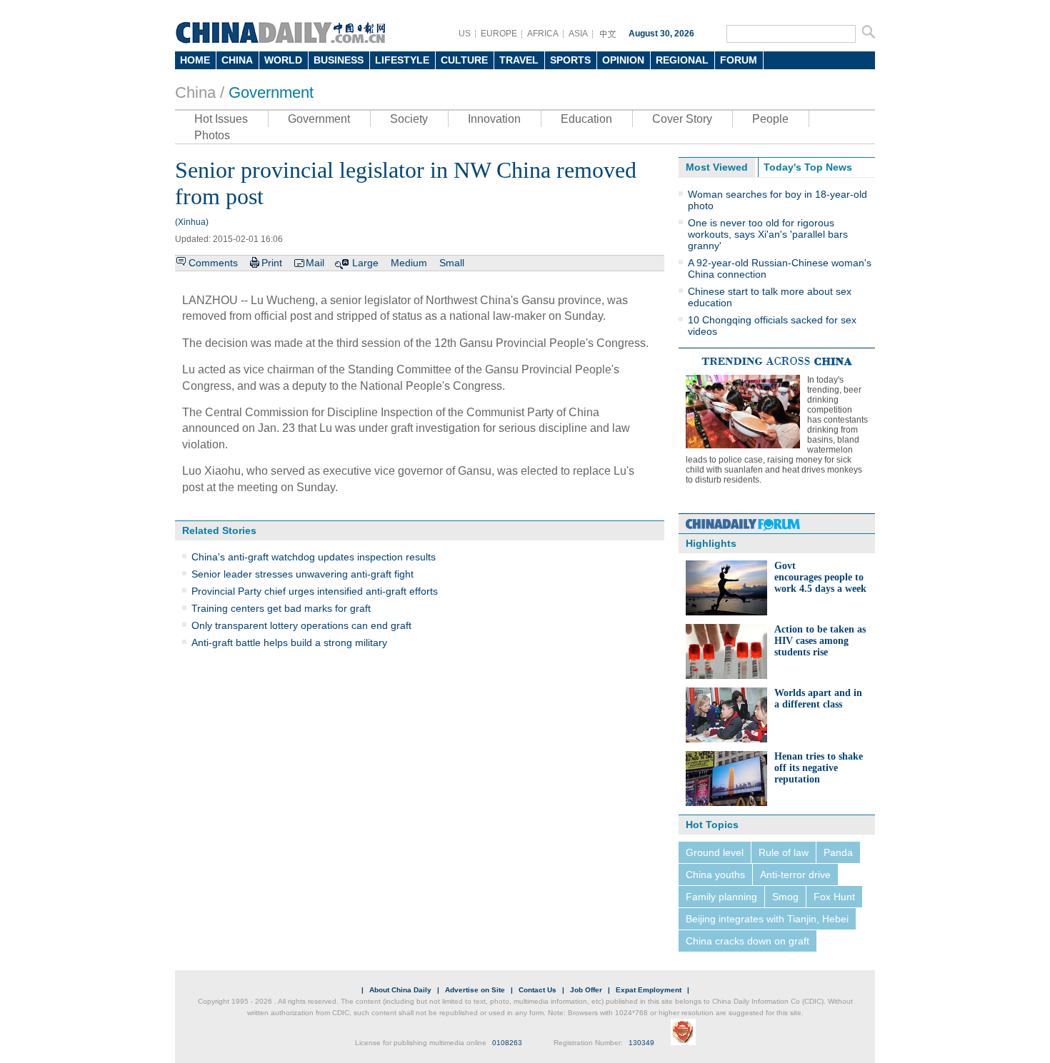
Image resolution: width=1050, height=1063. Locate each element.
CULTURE (464, 60)
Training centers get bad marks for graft (281, 608)
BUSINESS (339, 60)
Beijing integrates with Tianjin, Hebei (767, 919)
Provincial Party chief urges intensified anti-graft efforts (314, 591)
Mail (315, 262)
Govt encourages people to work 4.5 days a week (820, 577)
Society (409, 119)
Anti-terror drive (795, 874)
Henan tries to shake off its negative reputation (818, 768)
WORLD (283, 60)
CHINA (237, 60)
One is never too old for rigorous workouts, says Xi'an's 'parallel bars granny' (768, 234)
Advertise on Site (475, 990)
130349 (641, 1043)
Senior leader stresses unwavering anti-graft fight (302, 574)
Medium (409, 262)
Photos (212, 135)
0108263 (507, 1043)
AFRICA (543, 34)
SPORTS (570, 60)
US (465, 34)
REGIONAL (682, 60)
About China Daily (400, 990)
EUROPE (499, 34)
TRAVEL (519, 60)
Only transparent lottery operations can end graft (301, 625)
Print (271, 262)
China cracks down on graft (747, 941)
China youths (715, 874)
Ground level (715, 852)
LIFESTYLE (402, 60)
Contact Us (537, 990)
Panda (838, 852)
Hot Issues (221, 119)
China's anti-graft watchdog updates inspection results (313, 557)
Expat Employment (648, 990)
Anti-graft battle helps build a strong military (289, 642)
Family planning (721, 896)
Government (271, 92)
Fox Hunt (834, 896)
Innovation (494, 119)
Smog (785, 896)
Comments (213, 262)
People (770, 119)
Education (586, 119)
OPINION (623, 60)
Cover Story (682, 119)
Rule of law (784, 852)
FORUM (738, 60)
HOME (195, 60)
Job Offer (586, 990)
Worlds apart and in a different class (818, 698)
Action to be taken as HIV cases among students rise (820, 641)
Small (451, 262)
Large (365, 262)
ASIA (578, 34)
